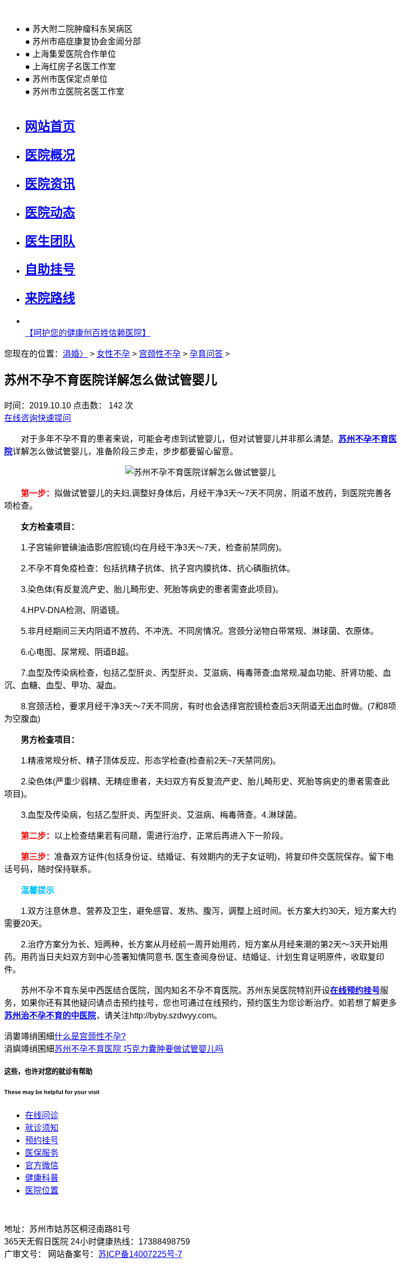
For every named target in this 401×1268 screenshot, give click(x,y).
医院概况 (50, 155)
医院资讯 (50, 184)
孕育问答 (206, 353)
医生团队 (50, 241)
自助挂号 (50, 269)
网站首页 (50, 126)
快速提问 (54, 418)
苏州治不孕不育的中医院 (50, 1015)
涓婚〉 (75, 353)
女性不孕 (113, 353)
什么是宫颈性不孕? (90, 1036)
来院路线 (50, 298)
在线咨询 (21, 418)
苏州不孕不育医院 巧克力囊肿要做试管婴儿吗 (138, 1048)
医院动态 (50, 212)
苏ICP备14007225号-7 (140, 1254)
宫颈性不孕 (160, 353)
